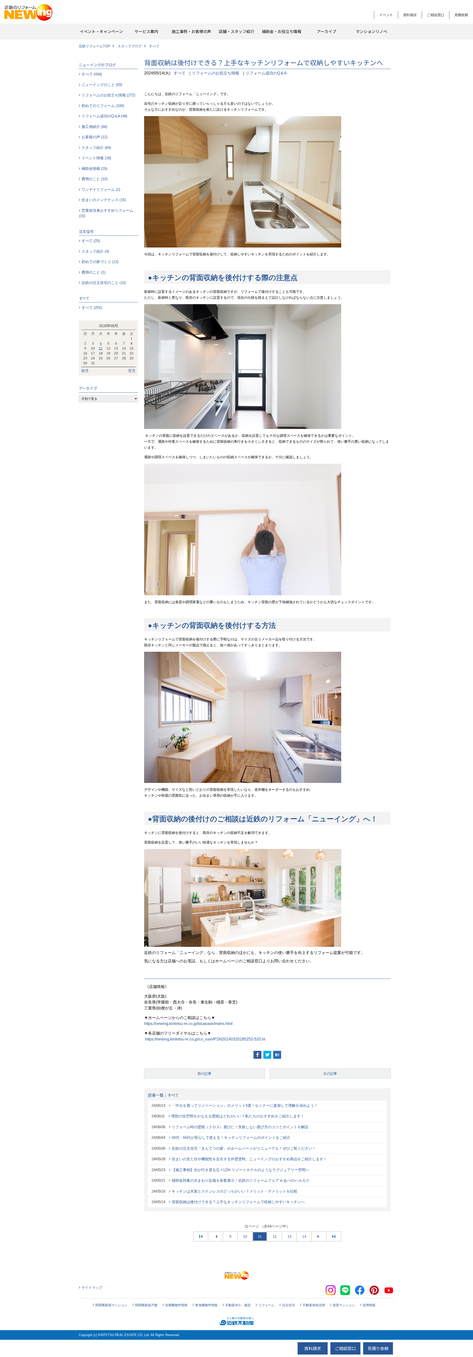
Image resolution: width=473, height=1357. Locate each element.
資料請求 (410, 14)
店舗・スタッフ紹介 (236, 31)
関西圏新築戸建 (146, 1305)
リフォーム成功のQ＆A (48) (104, 116)
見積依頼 (461, 14)
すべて (180, 73)
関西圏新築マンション (111, 1305)
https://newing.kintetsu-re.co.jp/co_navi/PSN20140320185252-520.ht (205, 1039)
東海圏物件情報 (206, 1305)
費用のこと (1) (93, 272)
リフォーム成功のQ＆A (266, 73)
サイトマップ (92, 1287)
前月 (85, 371)
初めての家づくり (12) (100, 262)
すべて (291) (92, 307)
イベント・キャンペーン (101, 31)
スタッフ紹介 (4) (95, 251)
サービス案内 (146, 31)
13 (289, 1236)
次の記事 (330, 1073)
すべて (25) (91, 241)
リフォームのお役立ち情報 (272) (108, 95)
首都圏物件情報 (176, 1305)
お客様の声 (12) (94, 137)
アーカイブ (326, 31)
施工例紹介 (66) (94, 126)
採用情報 (369, 1305)
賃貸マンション (344, 1305)
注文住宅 (288, 1305)
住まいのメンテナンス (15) (104, 200)
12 (275, 1236)
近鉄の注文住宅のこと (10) (104, 283)
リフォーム (266, 1305)
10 (245, 1236)
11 (100, 348)
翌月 (131, 371)
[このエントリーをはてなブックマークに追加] (277, 1055)
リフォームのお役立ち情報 (215, 73)
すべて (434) (92, 74)
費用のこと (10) (94, 179)
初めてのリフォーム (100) (103, 106)
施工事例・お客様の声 (191, 31)
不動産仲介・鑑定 (238, 1305)
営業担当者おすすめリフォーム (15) (106, 213)
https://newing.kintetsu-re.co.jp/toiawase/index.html (188, 1024)
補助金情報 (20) (94, 168)
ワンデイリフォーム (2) (101, 189)
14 (304, 1236)
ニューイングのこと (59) (102, 85)
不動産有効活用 (314, 1305)
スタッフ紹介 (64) (96, 147)
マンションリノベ (371, 31)
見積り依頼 (378, 1348)
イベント (386, 14)
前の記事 (204, 1073)
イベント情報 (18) (96, 158)
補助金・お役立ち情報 (281, 31)
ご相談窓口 (435, 14)
